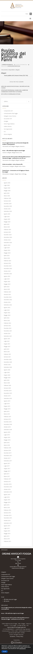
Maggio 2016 (7, 502)
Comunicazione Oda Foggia (13, 66)
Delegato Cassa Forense (10, 116)
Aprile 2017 (6, 473)
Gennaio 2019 (7, 419)
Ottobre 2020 (7, 364)
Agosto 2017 (7, 463)
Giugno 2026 (7, 188)
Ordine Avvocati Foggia (11, 599)
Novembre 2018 (8, 424)
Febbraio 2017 (7, 479)
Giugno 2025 (7, 219)
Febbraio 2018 (7, 448)
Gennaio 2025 (7, 232)
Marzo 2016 (7, 507)
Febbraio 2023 (7, 292)
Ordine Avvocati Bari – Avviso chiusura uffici (12, 164)
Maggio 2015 (7, 533)
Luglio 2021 (7, 341)
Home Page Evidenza (9, 124)
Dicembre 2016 (7, 484)
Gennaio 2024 (7, 263)
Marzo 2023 (7, 289)
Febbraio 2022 (7, 323)
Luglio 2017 (7, 466)
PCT (5, 131)
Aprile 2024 (6, 255)
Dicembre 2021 (7, 328)
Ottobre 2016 (7, 489)
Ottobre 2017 (7, 458)
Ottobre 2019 (7, 396)
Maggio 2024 (7, 253)
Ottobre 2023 (7, 271)
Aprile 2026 (6, 193)
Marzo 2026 (7, 195)
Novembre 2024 (8, 237)
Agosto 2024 (7, 245)
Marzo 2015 (7, 538)
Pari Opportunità (8, 129)
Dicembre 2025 (7, 203)
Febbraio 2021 (7, 354)
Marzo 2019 (7, 414)
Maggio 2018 (7, 440)
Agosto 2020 (7, 370)
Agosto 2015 (7, 525)
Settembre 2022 (8, 305)
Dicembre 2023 (7, 266)
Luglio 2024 (7, 247)
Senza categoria (8, 134)
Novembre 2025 (8, 206)
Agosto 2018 (7, 432)
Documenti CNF (8, 118)
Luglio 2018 (7, 435)
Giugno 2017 (7, 468)
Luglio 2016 (7, 497)
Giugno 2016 (7, 499)
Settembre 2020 (8, 367)
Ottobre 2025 (7, 208)
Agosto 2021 (7, 338)
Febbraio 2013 (7, 541)
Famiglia (6, 121)
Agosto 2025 (7, 214)
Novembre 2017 (8, 455)
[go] (29, 101)
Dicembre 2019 (7, 390)
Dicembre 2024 (7, 234)
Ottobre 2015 (7, 520)
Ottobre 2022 (7, 302)
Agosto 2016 (7, 494)
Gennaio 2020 (7, 388)
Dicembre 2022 (7, 297)
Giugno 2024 (7, 250)
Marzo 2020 (7, 383)
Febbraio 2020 (7, 385)
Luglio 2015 (7, 528)
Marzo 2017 (7, 476)
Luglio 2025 (7, 216)
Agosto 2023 (7, 276)
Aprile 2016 (6, 505)
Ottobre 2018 (7, 427)
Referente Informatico (7, 64)
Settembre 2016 (8, 492)
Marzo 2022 (7, 320)
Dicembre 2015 (7, 515)
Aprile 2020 (6, 380)
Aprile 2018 (6, 442)
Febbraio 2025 (7, 229)
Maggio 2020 (7, 377)
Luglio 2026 (7, 185)
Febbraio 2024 (7, 260)
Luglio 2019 (7, 403)
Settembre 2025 (8, 211)
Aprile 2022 (6, 318)
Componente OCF (8, 111)
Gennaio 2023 (7, 294)
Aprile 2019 (6, 411)
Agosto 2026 (7, 183)
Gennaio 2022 (7, 325)
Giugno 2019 (7, 406)
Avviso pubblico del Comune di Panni (13, 75)
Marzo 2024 (7, 258)
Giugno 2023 (7, 281)
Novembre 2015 (8, 518)
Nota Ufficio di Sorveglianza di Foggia (10, 94)
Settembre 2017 (8, 460)
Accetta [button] (4, 651)
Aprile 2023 (6, 286)
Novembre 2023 (8, 268)
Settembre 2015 (8, 523)
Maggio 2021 (7, 346)
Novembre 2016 (8, 486)
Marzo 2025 (7, 227)
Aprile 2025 (6, 224)
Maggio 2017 (7, 471)
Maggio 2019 (7, 409)
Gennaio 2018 (7, 450)
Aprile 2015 (6, 536)
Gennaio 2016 (7, 512)
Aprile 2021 (6, 349)
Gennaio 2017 (7, 481)
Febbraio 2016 (7, 510)
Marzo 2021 (7, 351)
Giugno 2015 (7, 531)
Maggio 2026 (7, 190)
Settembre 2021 (8, 336)
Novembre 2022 (8, 299)
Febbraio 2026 (7, 198)
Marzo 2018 (7, 445)
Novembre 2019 (8, 393)
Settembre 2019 (8, 398)
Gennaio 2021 (7, 357)
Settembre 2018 (8, 429)
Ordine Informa (7, 126)
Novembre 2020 (8, 362)
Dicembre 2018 (7, 422)
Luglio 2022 (7, 310)
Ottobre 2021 (7, 333)
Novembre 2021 (8, 331)
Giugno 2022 (7, 312)
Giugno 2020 (7, 375)
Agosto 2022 (7, 307)
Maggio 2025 (7, 221)
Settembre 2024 (8, 242)
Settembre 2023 (8, 273)
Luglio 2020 (7, 372)
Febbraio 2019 (7, 416)
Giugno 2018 (7, 437)
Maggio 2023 (7, 284)
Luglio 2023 (7, 279)
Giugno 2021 (7, 344)
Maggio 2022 (7, 315)
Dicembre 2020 (7, 359)
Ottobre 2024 (7, 240)
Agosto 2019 (7, 401)
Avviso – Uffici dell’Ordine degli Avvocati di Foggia (13, 150)
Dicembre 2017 (7, 453)
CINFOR (7, 601)
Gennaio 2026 (7, 201)
